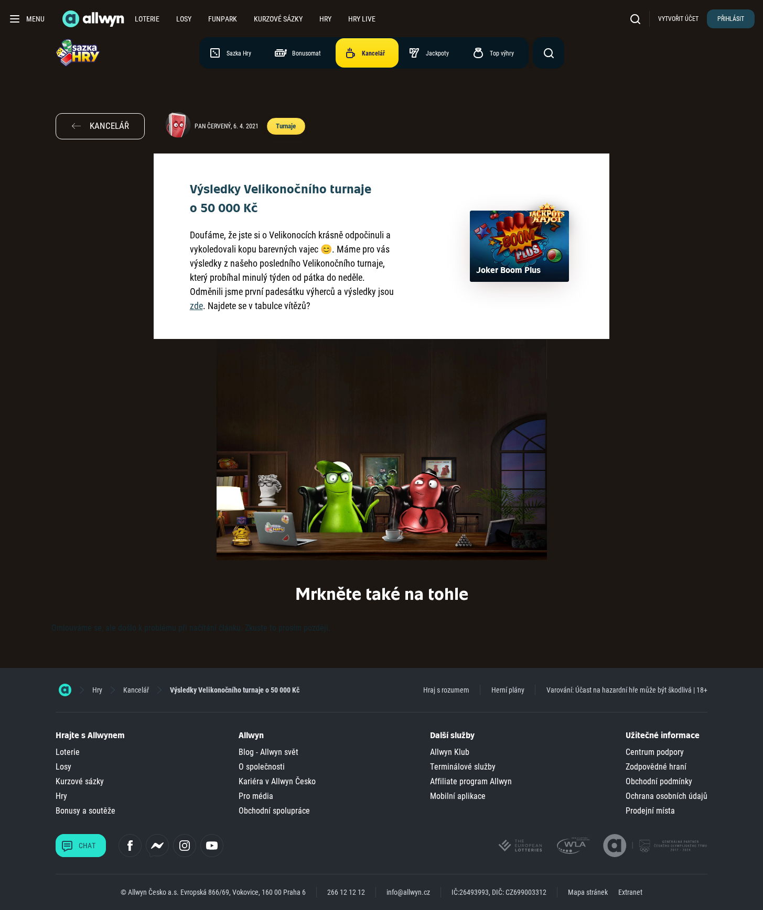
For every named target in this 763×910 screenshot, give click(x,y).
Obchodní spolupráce (274, 811)
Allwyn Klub (449, 752)
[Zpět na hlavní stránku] (94, 18)
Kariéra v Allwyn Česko (277, 781)
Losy (183, 19)
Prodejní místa (650, 811)
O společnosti (262, 767)
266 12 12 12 (346, 892)
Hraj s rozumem (446, 690)
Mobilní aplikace (458, 796)
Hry (325, 19)
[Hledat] (638, 18)
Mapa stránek (588, 892)
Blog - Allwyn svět (268, 752)
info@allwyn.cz (408, 892)
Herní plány (507, 690)
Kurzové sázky (278, 19)
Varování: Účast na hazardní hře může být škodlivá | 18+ (626, 690)
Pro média (256, 796)
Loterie (147, 19)
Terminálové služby (463, 767)
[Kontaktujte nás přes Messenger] (157, 845)
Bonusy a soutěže (85, 811)
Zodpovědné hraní (656, 767)
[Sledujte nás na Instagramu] (184, 845)
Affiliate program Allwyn (471, 781)
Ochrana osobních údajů (666, 796)
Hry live (361, 19)
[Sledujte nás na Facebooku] (130, 845)
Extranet (630, 892)
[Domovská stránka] (65, 690)
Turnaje (285, 126)
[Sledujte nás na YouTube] (211, 845)
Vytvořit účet (678, 19)
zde (196, 305)
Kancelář (136, 690)
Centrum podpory (655, 752)
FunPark (222, 19)
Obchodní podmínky (659, 781)
